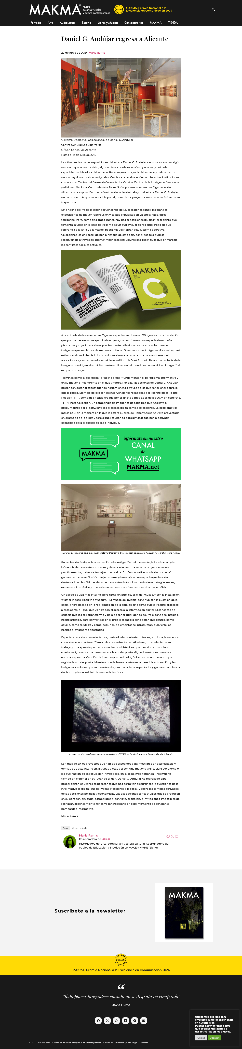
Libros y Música (108, 22)
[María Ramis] (69, 841)
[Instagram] (177, 836)
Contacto (143, 1042)
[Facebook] (168, 836)
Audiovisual (68, 22)
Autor (65, 828)
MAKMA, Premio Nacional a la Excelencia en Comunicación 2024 (149, 9)
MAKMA (155, 22)
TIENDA (173, 22)
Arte (50, 22)
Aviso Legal (131, 1042)
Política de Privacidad (113, 1042)
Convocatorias (133, 22)
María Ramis (97, 52)
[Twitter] (172, 836)
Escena (86, 22)
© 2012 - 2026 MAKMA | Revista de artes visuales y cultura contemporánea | (66, 1042)
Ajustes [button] (201, 1037)
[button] (213, 9)
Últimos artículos (80, 828)
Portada (35, 22)
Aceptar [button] (214, 1037)
